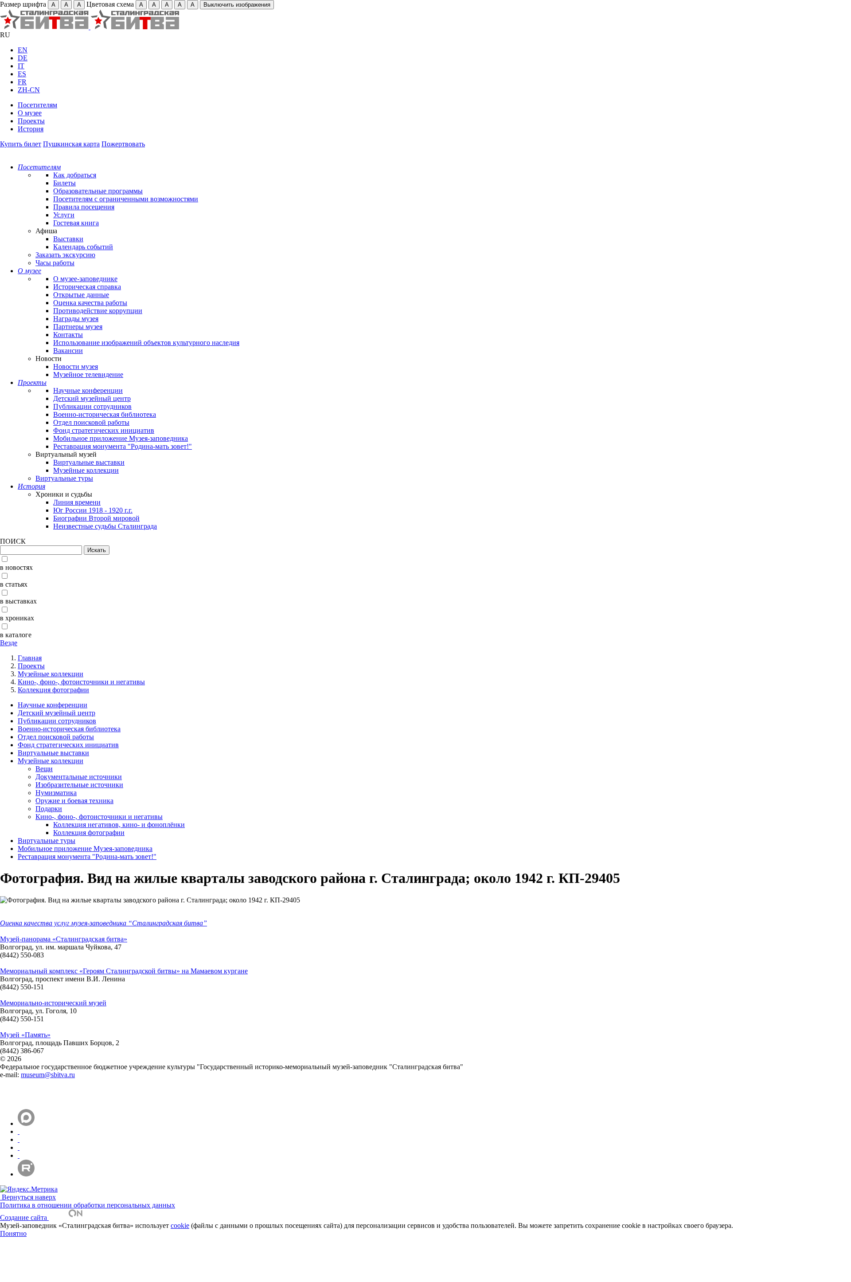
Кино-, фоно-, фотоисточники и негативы (81, 682)
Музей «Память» (25, 1035)
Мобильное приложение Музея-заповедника (120, 438)
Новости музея (75, 366)
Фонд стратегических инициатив (103, 430)
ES (22, 74)
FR (22, 82)
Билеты (64, 183)
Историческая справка (87, 286)
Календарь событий (83, 247)
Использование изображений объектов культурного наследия (146, 342)
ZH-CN (29, 90)
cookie (180, 1225)
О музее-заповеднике (85, 278)
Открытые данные (81, 294)
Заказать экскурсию (65, 255)
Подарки (48, 808)
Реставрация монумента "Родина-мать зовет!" (122, 446)
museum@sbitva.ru (48, 1074)
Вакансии (68, 350)
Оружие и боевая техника (74, 800)
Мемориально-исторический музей (53, 1003)
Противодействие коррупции (97, 310)
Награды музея (75, 318)
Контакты (68, 334)
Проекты (31, 121)
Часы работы (54, 263)
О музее (30, 113)
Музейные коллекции (86, 470)
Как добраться (74, 175)
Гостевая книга (76, 223)
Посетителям (37, 105)
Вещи (44, 768)
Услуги (63, 215)
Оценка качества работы (90, 302)
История (30, 129)
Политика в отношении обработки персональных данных (87, 1205)
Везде (8, 643)
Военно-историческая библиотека (104, 414)
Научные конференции (88, 390)
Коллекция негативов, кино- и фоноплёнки (119, 824)
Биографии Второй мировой (96, 518)
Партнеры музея (77, 326)
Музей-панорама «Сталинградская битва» (63, 939)
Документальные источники (78, 776)
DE (22, 58)
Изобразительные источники (79, 784)
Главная (30, 658)
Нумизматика (56, 792)
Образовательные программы (98, 191)
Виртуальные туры (64, 478)
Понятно (13, 1233)
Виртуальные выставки (89, 462)
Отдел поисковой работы (91, 422)
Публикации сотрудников (92, 406)
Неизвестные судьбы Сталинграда (105, 526)
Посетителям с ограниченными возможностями (125, 199)
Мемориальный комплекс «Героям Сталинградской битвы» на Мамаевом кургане (124, 971)
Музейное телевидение (88, 374)
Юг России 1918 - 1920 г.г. (93, 510)
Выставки (68, 239)
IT (21, 66)
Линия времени (77, 502)
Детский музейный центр (92, 398)
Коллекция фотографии (53, 690)
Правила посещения (83, 207)
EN (22, 50)
